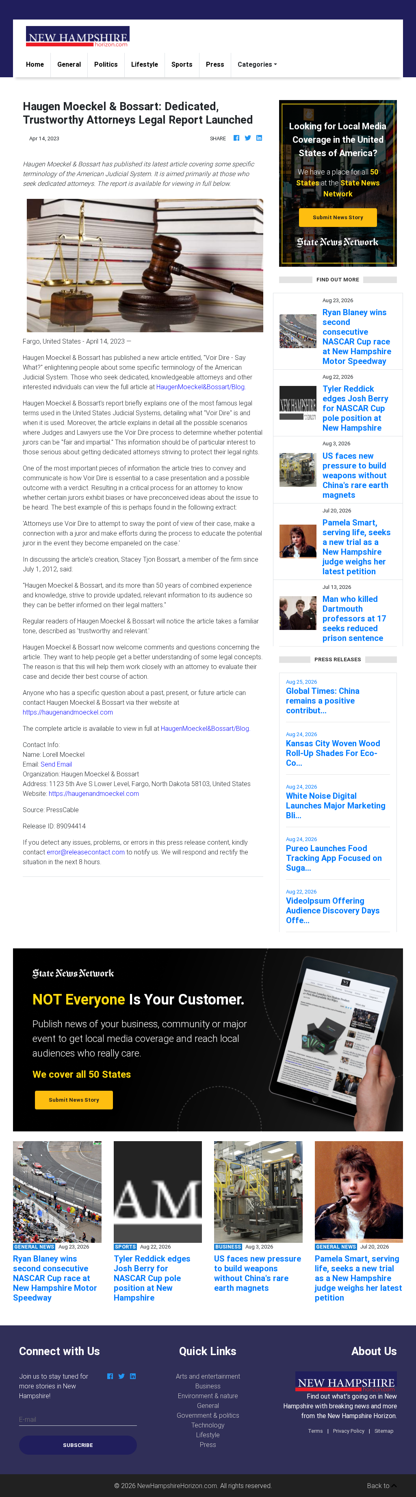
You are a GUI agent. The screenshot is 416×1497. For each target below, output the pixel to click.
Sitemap (384, 1430)
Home (38, 64)
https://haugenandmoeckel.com (68, 712)
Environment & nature (208, 1396)
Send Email (56, 764)
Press (215, 64)
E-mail (27, 1419)
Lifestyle (144, 64)
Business (208, 1386)
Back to (379, 1486)
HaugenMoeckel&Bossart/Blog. (201, 387)
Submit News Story (338, 217)
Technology (208, 1425)
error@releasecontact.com (86, 852)
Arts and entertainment (208, 1376)
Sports (182, 64)
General (69, 64)
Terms (315, 1430)
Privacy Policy (348, 1430)
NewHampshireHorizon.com (177, 1486)
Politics (106, 64)
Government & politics (208, 1415)
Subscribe (78, 1445)
